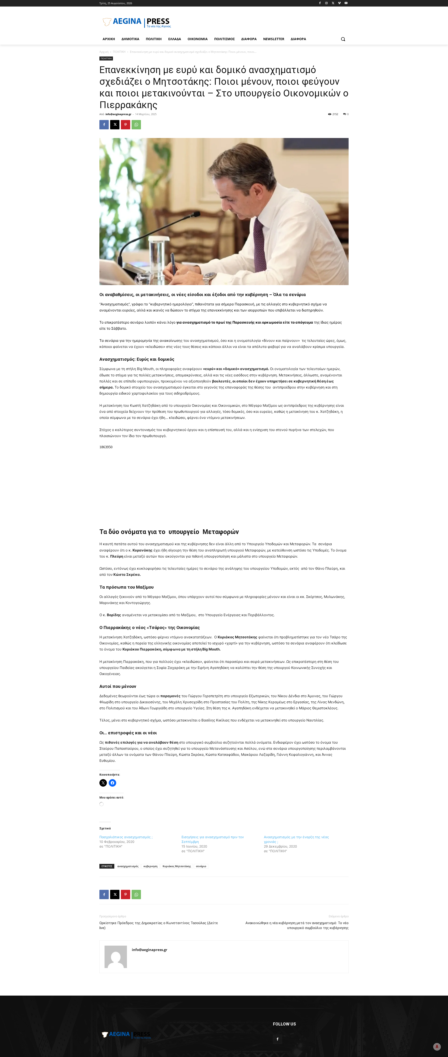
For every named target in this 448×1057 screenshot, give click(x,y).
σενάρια (112, 340)
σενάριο (201, 866)
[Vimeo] (339, 3)
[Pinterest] (125, 124)
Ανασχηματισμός (115, 304)
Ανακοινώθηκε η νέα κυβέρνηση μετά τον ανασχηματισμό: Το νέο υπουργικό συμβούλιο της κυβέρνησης (297, 925)
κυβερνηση (151, 866)
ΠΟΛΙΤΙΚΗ (119, 52)
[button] (343, 39)
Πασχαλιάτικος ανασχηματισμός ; (126, 837)
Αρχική (103, 52)
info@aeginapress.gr (118, 114)
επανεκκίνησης (220, 310)
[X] (333, 3)
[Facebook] (320, 3)
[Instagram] (326, 3)
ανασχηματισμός (127, 866)
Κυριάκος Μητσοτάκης (177, 866)
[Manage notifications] (437, 1046)
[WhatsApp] (136, 124)
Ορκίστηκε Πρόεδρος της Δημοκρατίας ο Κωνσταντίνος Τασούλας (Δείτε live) (158, 925)
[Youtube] (346, 3)
